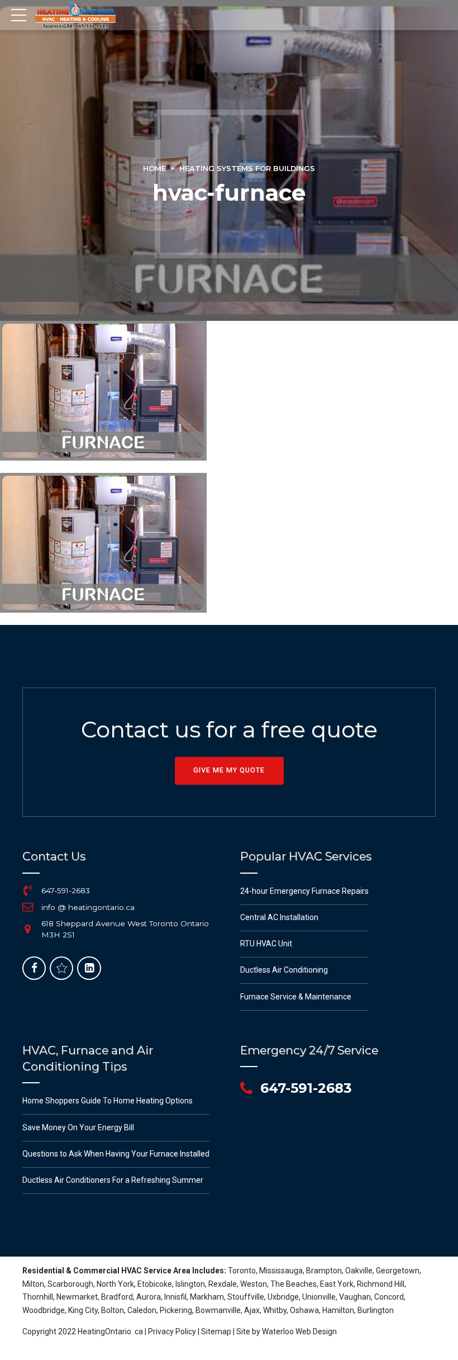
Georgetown (397, 1270)
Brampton (324, 1270)
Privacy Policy (172, 1331)
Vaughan (355, 1296)
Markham (207, 1296)
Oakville (359, 1270)
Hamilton (338, 1310)
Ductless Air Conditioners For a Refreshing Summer (112, 1180)
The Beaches (293, 1284)
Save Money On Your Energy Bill (78, 1127)
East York (337, 1284)
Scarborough (70, 1284)
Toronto (242, 1270)
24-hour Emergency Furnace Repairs (304, 891)
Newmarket (77, 1296)
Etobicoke (154, 1284)
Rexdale (222, 1284)
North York (115, 1284)
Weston (253, 1284)
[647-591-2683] (28, 891)
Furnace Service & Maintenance (295, 996)
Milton (33, 1284)
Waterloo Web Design (299, 1331)
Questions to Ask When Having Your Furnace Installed (115, 1153)
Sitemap (216, 1331)
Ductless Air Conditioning (284, 969)
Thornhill (37, 1296)
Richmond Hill (380, 1284)
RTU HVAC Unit (266, 943)
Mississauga (281, 1270)
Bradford (117, 1296)
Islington (190, 1284)
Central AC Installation (279, 917)
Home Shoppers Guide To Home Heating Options (107, 1100)
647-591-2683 (65, 890)
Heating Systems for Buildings (247, 168)
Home (154, 168)
